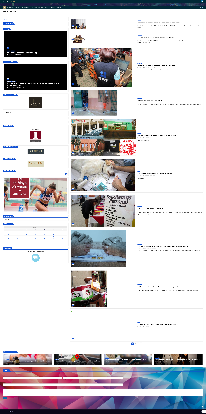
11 (62, 234)
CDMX (138, 322)
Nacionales (60, 81)
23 (44, 238)
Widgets (5, 19)
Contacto (59, 7)
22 (35, 238)
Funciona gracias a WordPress (7, 411)
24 (53, 238)
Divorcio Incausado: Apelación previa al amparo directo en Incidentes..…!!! (27, 361)
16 (44, 236)
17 (53, 236)
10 (53, 234)
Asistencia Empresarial (37, 7)
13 (17, 236)
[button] (200, 7)
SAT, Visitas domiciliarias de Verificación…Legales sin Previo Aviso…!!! (156, 65)
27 (17, 240)
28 (26, 240)
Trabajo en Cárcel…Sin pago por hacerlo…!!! (149, 100)
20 (17, 238)
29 (35, 240)
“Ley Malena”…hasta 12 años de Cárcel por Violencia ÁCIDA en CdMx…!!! (157, 324)
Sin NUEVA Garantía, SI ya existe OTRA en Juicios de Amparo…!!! (155, 37)
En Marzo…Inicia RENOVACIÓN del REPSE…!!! (150, 209)
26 (8, 240)
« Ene (5, 244)
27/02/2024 (141, 67)
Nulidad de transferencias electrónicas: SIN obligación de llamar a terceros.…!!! (125, 360)
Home (202, 411)
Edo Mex (139, 133)
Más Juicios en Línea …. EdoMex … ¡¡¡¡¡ (27, 53)
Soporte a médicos (50, 7)
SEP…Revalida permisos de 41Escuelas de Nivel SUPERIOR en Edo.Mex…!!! (158, 135)
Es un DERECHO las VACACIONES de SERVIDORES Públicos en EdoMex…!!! (158, 22)
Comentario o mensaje (7, 387)
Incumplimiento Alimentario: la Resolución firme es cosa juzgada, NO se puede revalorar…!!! (177, 360)
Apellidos (64, 379)
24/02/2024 (141, 175)
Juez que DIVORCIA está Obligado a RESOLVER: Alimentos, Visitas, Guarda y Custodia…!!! (162, 246)
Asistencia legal (25, 7)
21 (26, 238)
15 (35, 236)
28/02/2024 (141, 39)
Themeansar (20, 411)
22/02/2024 (141, 248)
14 (26, 236)
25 (62, 238)
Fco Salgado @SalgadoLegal (25, 54)
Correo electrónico (7, 382)
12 (8, 236)
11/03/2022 (16, 54)
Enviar (5, 398)
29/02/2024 (141, 24)
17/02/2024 (57, 87)
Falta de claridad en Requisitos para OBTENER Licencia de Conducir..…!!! (77, 361)
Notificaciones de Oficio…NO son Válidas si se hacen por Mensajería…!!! (157, 287)
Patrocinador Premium (13, 7)
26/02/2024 (141, 102)
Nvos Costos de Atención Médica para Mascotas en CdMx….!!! (154, 173)
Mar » (8, 244)
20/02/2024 (141, 326)
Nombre (4, 379)
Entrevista (55, 81)
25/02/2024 (141, 137)
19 (8, 238)
